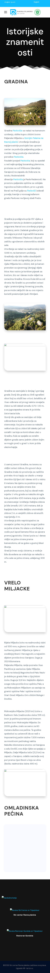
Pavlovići (31, 190)
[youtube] (44, 2)
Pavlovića (17, 130)
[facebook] (41, 2)
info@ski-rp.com (9, 2)
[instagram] (36, 5)
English (36, 2)
